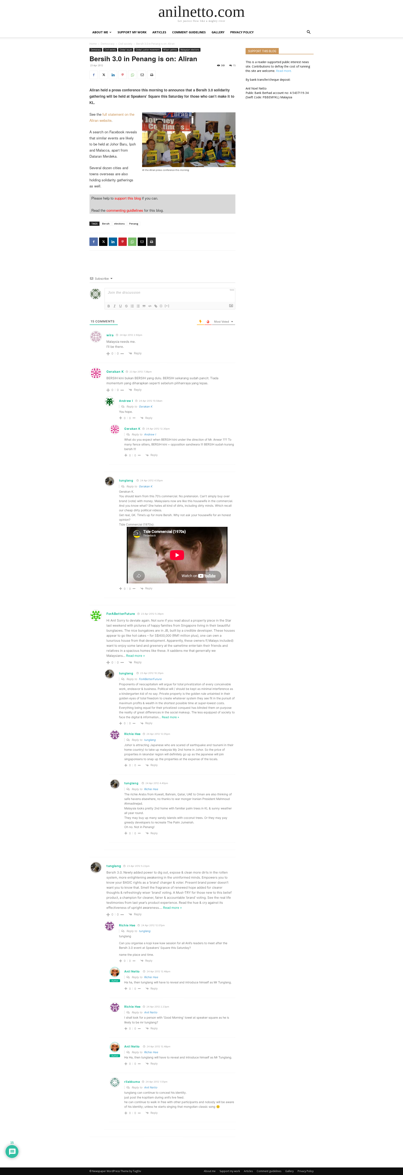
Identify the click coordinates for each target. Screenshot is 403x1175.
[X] (103, 75)
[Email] (142, 75)
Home (93, 43)
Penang (133, 223)
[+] (167, 305)
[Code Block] (150, 306)
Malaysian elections (190, 49)
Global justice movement (148, 49)
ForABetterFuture (150, 679)
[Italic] (115, 306)
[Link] (156, 306)
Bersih (106, 223)
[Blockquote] (144, 306)
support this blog (128, 198)
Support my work (132, 32)
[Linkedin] (113, 75)
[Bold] (109, 306)
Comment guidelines (189, 32)
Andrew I (150, 434)
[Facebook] (93, 75)
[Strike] (126, 306)
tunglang (126, 480)
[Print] (151, 75)
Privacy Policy (242, 32)
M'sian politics (170, 49)
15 (234, 65)
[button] (309, 33)
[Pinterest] (122, 75)
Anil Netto (132, 971)
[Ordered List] (132, 306)
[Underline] (120, 306)
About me (100, 32)
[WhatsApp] (132, 75)
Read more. (284, 71)
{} (161, 305)
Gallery (218, 32)
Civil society (125, 43)
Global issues (125, 49)
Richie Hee (151, 789)
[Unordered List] (138, 306)
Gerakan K (145, 406)
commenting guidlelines (124, 210)
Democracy (107, 43)
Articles (159, 32)
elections (119, 223)
